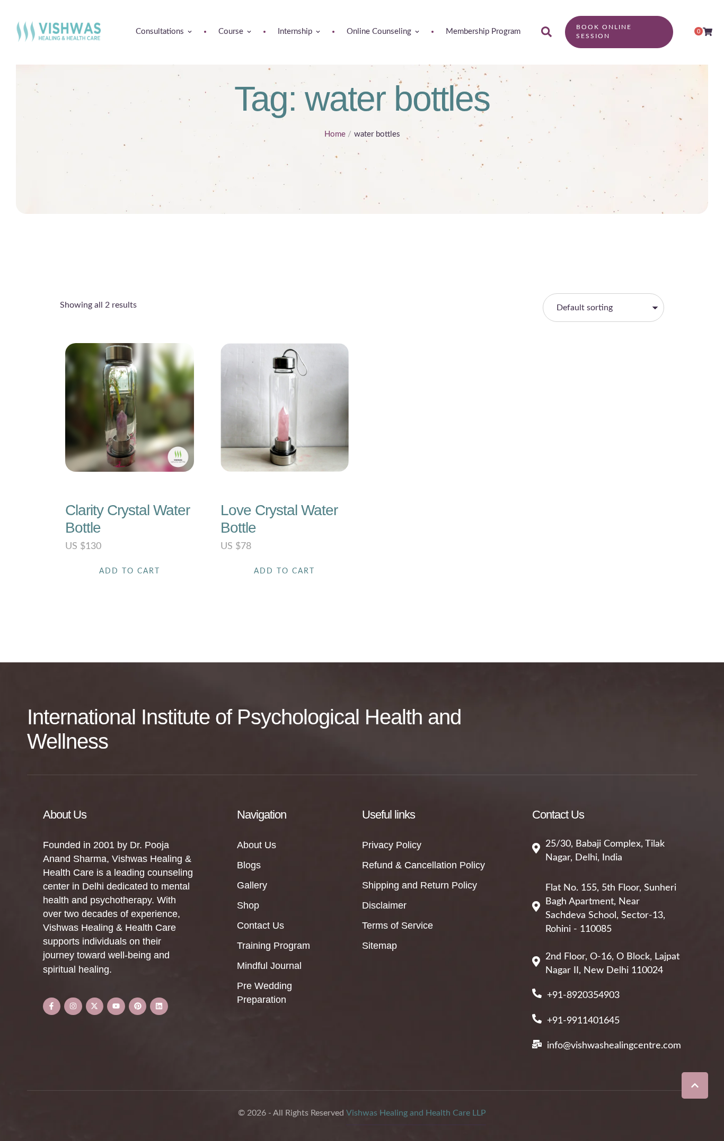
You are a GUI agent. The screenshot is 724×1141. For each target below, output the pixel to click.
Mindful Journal (269, 965)
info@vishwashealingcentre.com (614, 1045)
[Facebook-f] (52, 1007)
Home (335, 134)
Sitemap (379, 945)
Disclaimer (384, 905)
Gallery (252, 885)
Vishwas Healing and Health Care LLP (416, 1113)
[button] (695, 1085)
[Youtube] (116, 1007)
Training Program (273, 945)
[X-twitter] (95, 1007)
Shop (248, 905)
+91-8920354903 (583, 995)
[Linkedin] (159, 1007)
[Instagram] (73, 1007)
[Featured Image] (129, 407)
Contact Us (260, 925)
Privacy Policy (391, 845)
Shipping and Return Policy (419, 885)
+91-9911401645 (583, 1021)
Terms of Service (397, 925)
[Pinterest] (138, 1007)
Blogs (249, 865)
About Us (256, 845)
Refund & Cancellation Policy (423, 865)
